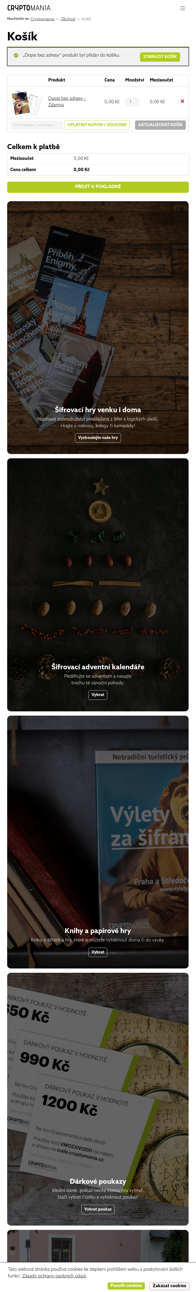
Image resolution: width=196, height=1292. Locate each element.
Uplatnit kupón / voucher (96, 125)
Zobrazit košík (160, 57)
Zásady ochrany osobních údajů (54, 1276)
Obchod (68, 19)
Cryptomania (42, 19)
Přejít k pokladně (98, 187)
